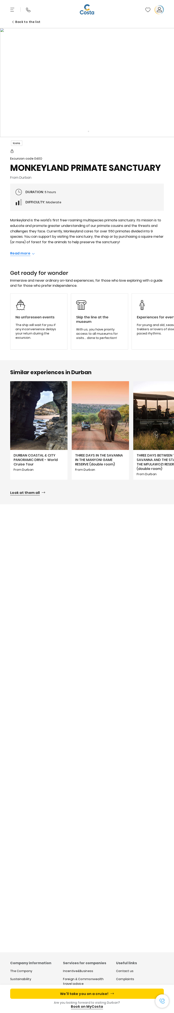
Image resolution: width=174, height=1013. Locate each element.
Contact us (125, 971)
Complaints (125, 979)
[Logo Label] (87, 9)
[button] (148, 9)
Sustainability (20, 979)
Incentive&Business (78, 971)
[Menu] (12, 9)
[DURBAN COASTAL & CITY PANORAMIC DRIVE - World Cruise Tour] (38, 430)
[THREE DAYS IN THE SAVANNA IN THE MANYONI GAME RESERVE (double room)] (100, 430)
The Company (21, 971)
